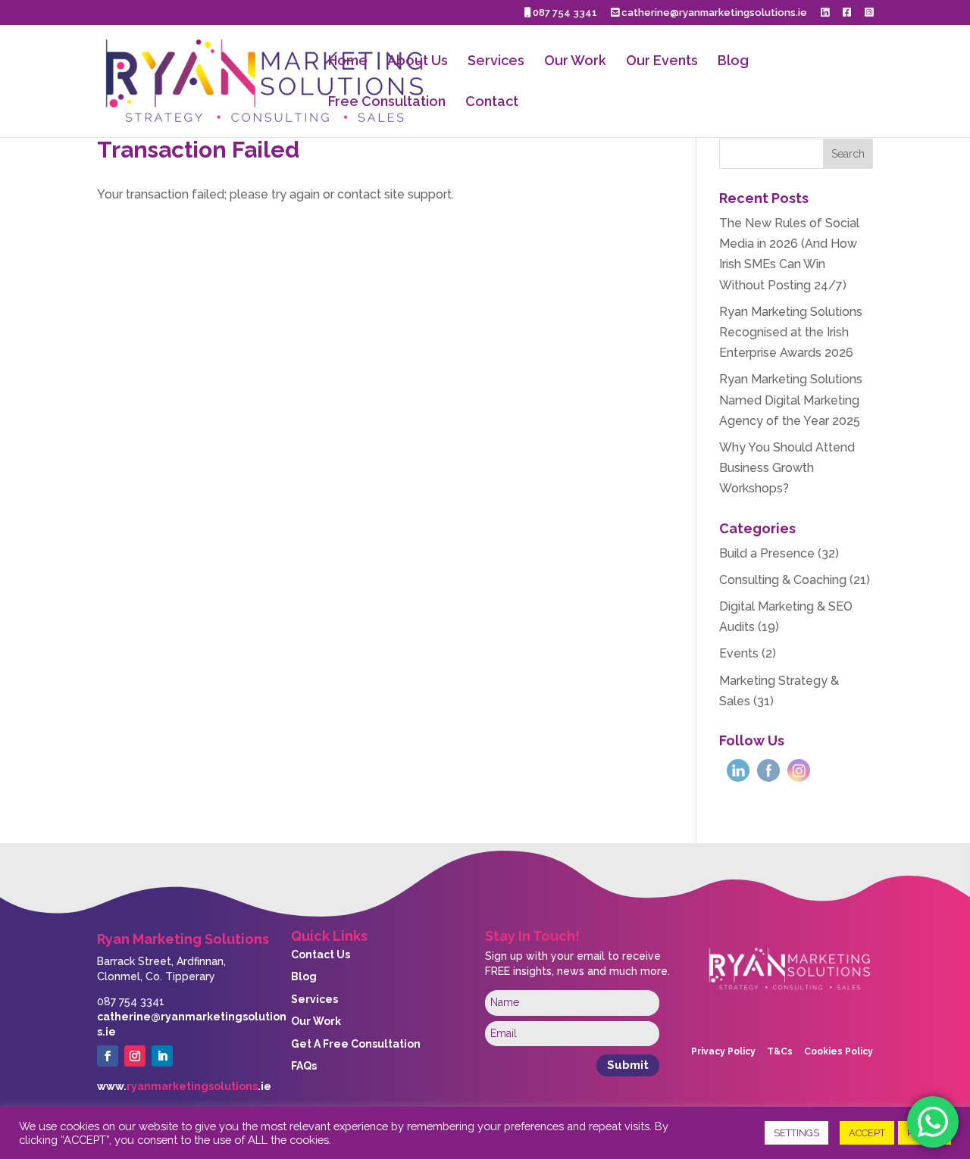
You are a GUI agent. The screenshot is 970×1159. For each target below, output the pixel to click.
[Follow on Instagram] (135, 1056)
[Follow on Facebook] (107, 1056)
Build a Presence (767, 553)
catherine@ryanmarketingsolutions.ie (713, 13)
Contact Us (320, 954)
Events (739, 653)
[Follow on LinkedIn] (162, 1056)
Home (348, 61)
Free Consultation (387, 102)
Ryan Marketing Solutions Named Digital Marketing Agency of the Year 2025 (790, 399)
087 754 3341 (563, 13)
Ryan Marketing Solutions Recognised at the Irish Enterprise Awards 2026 (790, 332)
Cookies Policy (838, 1051)
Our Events (662, 61)
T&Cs (780, 1051)
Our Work (575, 61)
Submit (628, 1065)
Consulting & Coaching (782, 580)
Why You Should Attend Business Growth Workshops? (787, 467)
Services (496, 61)
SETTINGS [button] (796, 1133)
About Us (417, 61)
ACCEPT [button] (867, 1133)
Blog (733, 61)
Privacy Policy (723, 1051)
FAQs (304, 1066)
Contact (491, 102)
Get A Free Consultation (356, 1044)
